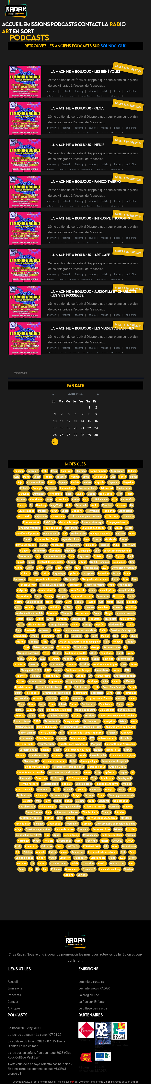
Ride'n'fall (49, 522)
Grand (101, 795)
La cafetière (102, 670)
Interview (51, 91)
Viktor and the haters (66, 812)
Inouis (58, 670)
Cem (68, 602)
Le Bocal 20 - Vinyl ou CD (25, 1028)
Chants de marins (94, 584)
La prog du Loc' (88, 995)
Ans (44, 664)
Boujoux (117, 607)
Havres (91, 602)
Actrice (49, 818)
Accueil (12, 24)
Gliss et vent (127, 619)
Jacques (76, 636)
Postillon (131, 829)
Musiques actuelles (101, 533)
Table (127, 573)
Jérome (89, 795)
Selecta (80, 801)
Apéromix (110, 772)
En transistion (117, 863)
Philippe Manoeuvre (107, 784)
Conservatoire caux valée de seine (115, 823)
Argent (123, 772)
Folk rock (66, 471)
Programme (74, 545)
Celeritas (95, 789)
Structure (19, 664)
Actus (133, 664)
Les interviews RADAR (94, 988)
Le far (105, 681)
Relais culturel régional (115, 761)
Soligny (76, 795)
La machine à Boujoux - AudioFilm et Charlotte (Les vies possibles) (94, 293)
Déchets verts (91, 721)
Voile (40, 567)
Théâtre (120, 533)
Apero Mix (25, 778)
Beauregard (80, 693)
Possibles (103, 607)
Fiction (75, 624)
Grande (29, 607)
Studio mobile (26, 511)
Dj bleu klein (24, 795)
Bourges (37, 698)
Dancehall (104, 801)
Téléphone (106, 653)
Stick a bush (100, 476)
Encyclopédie (126, 590)
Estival (52, 852)
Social (31, 715)
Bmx (131, 562)
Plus (106, 641)
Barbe (19, 710)
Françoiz (109, 789)
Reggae (48, 476)
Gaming (49, 596)
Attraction (126, 732)
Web (38, 801)
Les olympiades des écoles (44, 579)
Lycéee (117, 670)
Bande (64, 698)
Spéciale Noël (84, 784)
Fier (119, 493)
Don (47, 835)
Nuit (115, 636)
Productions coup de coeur (68, 766)
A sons (42, 863)
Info (41, 710)
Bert (109, 556)
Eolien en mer (27, 732)
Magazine (128, 482)
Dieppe (41, 607)
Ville (124, 636)
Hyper (57, 801)
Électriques (35, 499)
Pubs (116, 545)
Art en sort (106, 488)
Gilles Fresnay (45, 738)
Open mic (91, 840)
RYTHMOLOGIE (91, 846)
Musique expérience (54, 761)
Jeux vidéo (119, 562)
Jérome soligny (59, 795)
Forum (43, 545)
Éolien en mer (78, 738)
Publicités (90, 545)
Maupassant (78, 619)
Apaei (118, 528)
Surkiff (27, 539)
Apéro (45, 573)
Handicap (41, 505)
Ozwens (82, 875)
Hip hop (20, 641)
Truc (94, 778)
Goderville (81, 505)
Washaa (128, 869)
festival (66, 91)
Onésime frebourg (29, 528)
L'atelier (27, 852)
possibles (86, 96)
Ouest (130, 624)
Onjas (59, 846)
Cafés (103, 630)
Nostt (49, 602)
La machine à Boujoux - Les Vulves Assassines (92, 328)
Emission (65, 857)
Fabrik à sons (82, 687)
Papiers (63, 482)
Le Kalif (116, 681)
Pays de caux (23, 823)
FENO (132, 533)
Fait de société (126, 710)
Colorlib (108, 1081)
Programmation (75, 681)
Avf (65, 533)
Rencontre (39, 550)
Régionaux (84, 556)
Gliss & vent (80, 647)
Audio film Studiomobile (29, 613)
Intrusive (52, 613)
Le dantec (128, 516)
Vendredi (50, 488)
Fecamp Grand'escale (52, 584)
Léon (42, 704)
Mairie (63, 852)
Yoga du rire (24, 516)
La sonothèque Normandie (120, 744)
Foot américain (31, 522)
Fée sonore (32, 693)
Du (30, 869)
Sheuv (130, 840)
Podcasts (64, 24)
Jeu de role (107, 778)
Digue (20, 619)
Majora (104, 840)
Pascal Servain (27, 584)
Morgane (96, 744)
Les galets (88, 573)
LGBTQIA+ (73, 846)
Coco (91, 801)
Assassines (82, 613)
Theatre (106, 812)
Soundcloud (113, 46)
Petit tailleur (106, 704)
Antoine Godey (117, 766)
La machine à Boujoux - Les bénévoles (85, 71)
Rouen (98, 749)
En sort (41, 857)
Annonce (77, 698)
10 (32, 863)
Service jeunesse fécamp (102, 818)
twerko (72, 96)
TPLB (46, 653)
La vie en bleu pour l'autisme (85, 516)
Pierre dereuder (25, 744)
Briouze (70, 755)
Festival (74, 476)
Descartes (95, 619)
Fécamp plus (91, 567)
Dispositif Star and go (37, 766)
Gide (68, 505)
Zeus (132, 852)
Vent (49, 567)
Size (59, 818)
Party (47, 801)
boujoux (101, 96)
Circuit (132, 687)
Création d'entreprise (122, 630)
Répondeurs (24, 596)
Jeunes (130, 641)
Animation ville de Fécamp (120, 727)
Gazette (33, 664)
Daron (78, 840)
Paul (130, 556)
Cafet (120, 653)
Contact (89, 24)
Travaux (130, 835)
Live (86, 539)
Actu (16, 476)
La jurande (41, 516)
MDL (127, 670)
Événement (25, 556)
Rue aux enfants (88, 488)
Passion (84, 664)
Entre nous (103, 596)
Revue (123, 539)
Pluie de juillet (98, 755)
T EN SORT (18, 31)
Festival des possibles (51, 562)
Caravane (24, 493)
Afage (18, 829)
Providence (125, 584)
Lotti (96, 687)
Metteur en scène (30, 818)
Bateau (123, 721)
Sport (65, 511)
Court (18, 693)
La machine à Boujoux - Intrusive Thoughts (90, 218)
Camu (120, 704)
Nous (110, 602)
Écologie (93, 681)
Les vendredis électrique (102, 852)
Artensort (44, 630)
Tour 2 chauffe (46, 744)
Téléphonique (52, 675)
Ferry (20, 624)
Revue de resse (64, 829)
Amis (50, 619)
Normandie (93, 511)
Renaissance (90, 835)
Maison (105, 636)
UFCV (54, 511)
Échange (39, 823)
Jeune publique (89, 761)
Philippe (126, 784)
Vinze (132, 789)
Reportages (55, 681)
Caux (21, 658)
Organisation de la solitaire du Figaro (81, 727)
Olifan (73, 761)
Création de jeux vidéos (56, 693)
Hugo (120, 602)
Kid (33, 590)
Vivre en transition (54, 556)
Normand (114, 806)
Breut (121, 789)
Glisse (18, 567)
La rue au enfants (125, 613)
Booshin (131, 602)
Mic (106, 846)
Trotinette (110, 619)
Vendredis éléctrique (105, 664)
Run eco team (22, 721)
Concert (24, 550)
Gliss (59, 567)
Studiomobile (78, 533)
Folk (44, 471)
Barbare (21, 499)
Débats (118, 829)
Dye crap (81, 789)
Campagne (85, 550)
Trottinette (63, 647)
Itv (131, 505)
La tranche (41, 795)
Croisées (118, 596)
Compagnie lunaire (117, 522)
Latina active (126, 511)
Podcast (42, 511)
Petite (75, 499)
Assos (71, 562)
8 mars (21, 681)
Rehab (95, 658)
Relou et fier (106, 493)
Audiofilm (54, 607)
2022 (48, 670)
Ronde (116, 573)
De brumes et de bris (59, 710)
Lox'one (69, 875)
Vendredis (57, 545)
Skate (29, 567)
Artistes (98, 556)
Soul (134, 579)
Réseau (20, 755)
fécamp (79, 91)
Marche (68, 675)
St (86, 636)
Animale (40, 852)
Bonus (87, 772)
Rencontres (55, 493)
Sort (26, 647)
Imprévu (100, 624)
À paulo (120, 556)
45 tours (61, 476)
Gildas (57, 749)
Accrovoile (26, 738)
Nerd (123, 664)
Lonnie (70, 818)
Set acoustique (111, 647)
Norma (18, 602)
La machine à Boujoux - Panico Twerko (86, 181)
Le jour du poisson (82, 596)
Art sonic (57, 755)
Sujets (133, 476)
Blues (134, 636)
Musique (121, 505)
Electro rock (64, 840)
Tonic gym (109, 511)
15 (37, 869)
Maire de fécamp (68, 522)
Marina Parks (113, 749)
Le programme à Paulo (99, 698)
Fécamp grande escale (121, 795)
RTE (92, 738)
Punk (49, 499)
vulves (50, 96)
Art (59, 636)
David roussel (51, 533)
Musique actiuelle (70, 806)
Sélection (51, 698)
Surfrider (90, 715)
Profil (111, 584)
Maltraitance (129, 846)
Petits (51, 482)
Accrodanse (58, 516)
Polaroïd (48, 840)
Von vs (79, 602)
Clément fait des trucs (48, 687)
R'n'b (41, 715)
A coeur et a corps (92, 522)
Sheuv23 (117, 840)
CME (80, 818)
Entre (18, 607)
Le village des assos (93, 528)
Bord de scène (23, 687)
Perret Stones (34, 812)
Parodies (107, 505)
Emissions (36, 24)
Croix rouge (112, 516)
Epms (31, 562)
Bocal (26, 476)
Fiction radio (116, 624)
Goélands (110, 539)
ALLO (93, 653)
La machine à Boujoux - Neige (77, 145)
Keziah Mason (27, 806)
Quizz (40, 619)
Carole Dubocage (47, 727)
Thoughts (66, 613)
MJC (77, 567)
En (66, 636)
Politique (56, 869)
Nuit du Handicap (99, 562)
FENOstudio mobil (77, 778)
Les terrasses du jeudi (77, 749)
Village (82, 562)
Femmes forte (37, 681)
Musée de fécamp (85, 710)
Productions (88, 704)
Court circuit (55, 823)
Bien (85, 499)
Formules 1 (88, 869)
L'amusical (97, 693)
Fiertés (102, 863)
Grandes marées (38, 755)
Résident (120, 812)
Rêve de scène (52, 528)
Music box (125, 738)
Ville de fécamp (36, 624)
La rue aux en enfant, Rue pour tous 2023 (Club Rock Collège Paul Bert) (39, 1055)
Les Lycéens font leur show (80, 630)
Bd (17, 852)
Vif (132, 772)
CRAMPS (54, 658)
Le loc (132, 698)
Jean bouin (20, 636)
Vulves (68, 607)
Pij (110, 528)
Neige (108, 613)
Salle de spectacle (112, 835)
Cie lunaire (71, 528)
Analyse (19, 715)
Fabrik (74, 863)
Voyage (87, 624)
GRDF (37, 721)
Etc (53, 641)
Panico (97, 613)
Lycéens (73, 573)
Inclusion (103, 573)
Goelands (83, 829)
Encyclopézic (107, 590)
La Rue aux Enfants (91, 1002)
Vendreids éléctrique (124, 567)
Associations (67, 488)
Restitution (72, 823)
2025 (122, 857)
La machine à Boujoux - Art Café (80, 255)
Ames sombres (101, 829)
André (94, 505)
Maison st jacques (43, 647)
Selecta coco (120, 801)
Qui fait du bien (100, 499)
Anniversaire (103, 675)
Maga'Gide (56, 505)
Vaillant (31, 710)
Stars (38, 596)
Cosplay (71, 664)
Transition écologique (122, 755)
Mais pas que (106, 710)
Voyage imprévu (58, 624)
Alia (101, 602)
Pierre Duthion (47, 732)
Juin (44, 869)
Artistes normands (94, 806)
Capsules (113, 482)
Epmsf (20, 562)
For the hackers (29, 784)
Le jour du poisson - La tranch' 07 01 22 (35, 1035)
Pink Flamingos (47, 806)
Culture (132, 471)
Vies (78, 607)
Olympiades (70, 579)
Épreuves (19, 579)
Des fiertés (77, 852)
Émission (108, 658)
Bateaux (27, 801)
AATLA (32, 658)
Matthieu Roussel (58, 715)
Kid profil (22, 590)
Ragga (68, 801)
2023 (42, 658)
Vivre (21, 704)
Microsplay (56, 664)
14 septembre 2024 (128, 68)
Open (115, 846)
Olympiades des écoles (94, 579)
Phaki (18, 846)
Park (18, 630)
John (109, 693)
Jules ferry (80, 857)
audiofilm (131, 91)
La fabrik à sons (28, 749)
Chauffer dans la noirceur (73, 744)
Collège (36, 488)
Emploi (34, 636)
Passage (70, 550)
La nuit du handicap (109, 869)
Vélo (68, 567)
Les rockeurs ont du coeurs (64, 772)
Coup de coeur (96, 766)
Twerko (89, 607)
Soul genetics (34, 602)
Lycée (130, 653)
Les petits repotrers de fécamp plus (79, 641)
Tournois (22, 675)
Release (117, 641)
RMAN (127, 749)
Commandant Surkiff (46, 539)
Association (117, 471)
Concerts (77, 511)
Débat (36, 476)
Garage (95, 647)
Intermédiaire (125, 658)
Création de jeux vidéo (38, 829)
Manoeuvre (43, 789)
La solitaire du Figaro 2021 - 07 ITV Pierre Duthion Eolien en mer (36, 1043)
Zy (80, 1081)
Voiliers (25, 573)
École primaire (47, 590)
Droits (132, 857)
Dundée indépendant (27, 533)
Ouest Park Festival (113, 687)
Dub (113, 476)
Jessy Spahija (71, 835)
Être (114, 499)
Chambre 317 (31, 761)
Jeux (125, 579)
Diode (131, 596)
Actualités (39, 493)
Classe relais (97, 857)
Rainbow (35, 675)
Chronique (62, 499)
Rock (54, 471)
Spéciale (67, 784)
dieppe (117, 91)
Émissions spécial (124, 675)
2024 (105, 567)
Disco (36, 840)
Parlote (75, 482)
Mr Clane (126, 818)
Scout (129, 528)
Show (57, 630)
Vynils (52, 857)
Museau (127, 806)
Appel (56, 835)
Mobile (91, 493)
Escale (62, 590)
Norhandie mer (24, 727)
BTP (61, 732)
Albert (62, 704)
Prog (97, 772)
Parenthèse (127, 499)
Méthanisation (52, 721)
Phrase (22, 505)
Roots (122, 476)
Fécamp (19, 471)
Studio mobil (124, 488)
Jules (112, 857)
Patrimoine (74, 584)
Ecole (115, 579)
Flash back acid (24, 789)
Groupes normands (28, 653)
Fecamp (120, 698)
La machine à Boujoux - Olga (77, 108)
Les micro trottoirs (91, 982)
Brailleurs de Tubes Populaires (85, 732)
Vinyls (86, 476)
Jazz (44, 641)
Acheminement (107, 738)
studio (92, 91)
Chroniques (71, 869)
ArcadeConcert (58, 863)
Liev (48, 812)
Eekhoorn (46, 846)
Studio (80, 493)
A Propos (14, 1008)
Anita (130, 704)
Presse (97, 539)
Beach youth (125, 778)
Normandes (22, 698)
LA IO (114, 24)
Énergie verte (71, 721)
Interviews (129, 545)
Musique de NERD (31, 670)
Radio (92, 590)
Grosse (80, 675)
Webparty (62, 596)
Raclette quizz (50, 784)
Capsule (99, 482)
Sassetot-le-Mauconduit (117, 550)
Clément (129, 681)
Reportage (59, 573)
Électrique (55, 550)
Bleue (31, 704)
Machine (115, 96)
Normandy (23, 840)
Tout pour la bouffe (75, 653)
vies (61, 96)
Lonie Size (31, 846)
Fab (136, 1081)
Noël (68, 687)
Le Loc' (76, 715)
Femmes (22, 863)
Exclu (57, 789)
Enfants (24, 488)
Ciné (71, 556)
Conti (52, 704)
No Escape (57, 778)
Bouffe (57, 653)
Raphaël (45, 749)
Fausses (104, 545)
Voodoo (68, 658)
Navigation (109, 721)
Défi (123, 852)
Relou (129, 493)
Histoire (61, 738)
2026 (30, 619)
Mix (36, 573)
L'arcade (87, 823)
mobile (104, 91)
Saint (94, 636)
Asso (134, 721)
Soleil (21, 869)
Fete (131, 863)
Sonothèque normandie (30, 772)
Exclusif (68, 789)
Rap (118, 693)
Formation (48, 636)
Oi (31, 505)
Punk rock (41, 778)
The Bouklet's (90, 812)
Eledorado (82, 658)
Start (59, 602)
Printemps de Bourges (78, 670)
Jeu (38, 556)
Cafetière (62, 619)
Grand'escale (77, 590)
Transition (88, 863)
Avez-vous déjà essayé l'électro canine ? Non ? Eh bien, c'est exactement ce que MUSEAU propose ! (40, 1068)
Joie (97, 550)
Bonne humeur (98, 471)
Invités (87, 482)
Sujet (20, 482)
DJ (125, 647)
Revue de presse (26, 545)
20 (90, 675)
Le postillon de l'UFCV (28, 835)
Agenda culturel (71, 539)
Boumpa (33, 641)
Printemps (130, 693)
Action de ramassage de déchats (117, 715)
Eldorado (81, 471)
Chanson (112, 732)
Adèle (82, 755)
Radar (69, 493)
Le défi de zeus (24, 857)
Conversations (35, 482)
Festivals (30, 630)
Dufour (73, 704)
